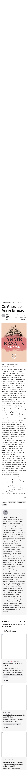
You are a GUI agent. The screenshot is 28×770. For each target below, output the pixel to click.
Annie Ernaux (12, 502)
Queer (18, 724)
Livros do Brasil (21, 502)
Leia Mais (5, 680)
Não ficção (19, 674)
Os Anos (4, 504)
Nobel (5, 677)
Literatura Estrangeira (7, 302)
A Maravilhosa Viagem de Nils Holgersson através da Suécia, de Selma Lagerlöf (13, 764)
